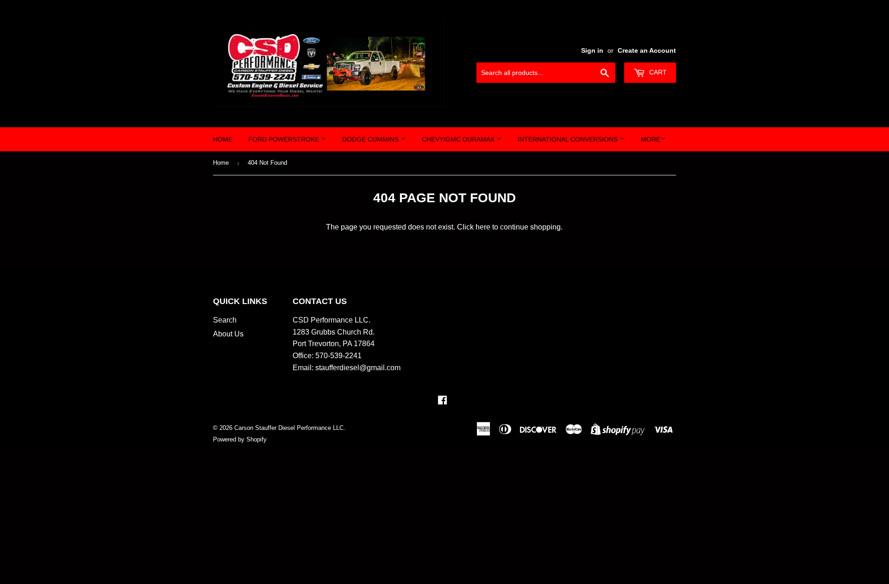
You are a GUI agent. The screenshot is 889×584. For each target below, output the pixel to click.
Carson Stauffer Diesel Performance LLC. (289, 427)
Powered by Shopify (240, 439)
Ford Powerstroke (284, 139)
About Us (228, 334)
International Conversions (569, 139)
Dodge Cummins (371, 139)
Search (225, 320)
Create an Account (647, 50)
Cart (657, 72)
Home (222, 139)
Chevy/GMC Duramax (459, 139)
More (650, 139)
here (483, 227)
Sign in (592, 50)
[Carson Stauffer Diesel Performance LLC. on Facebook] (442, 401)
